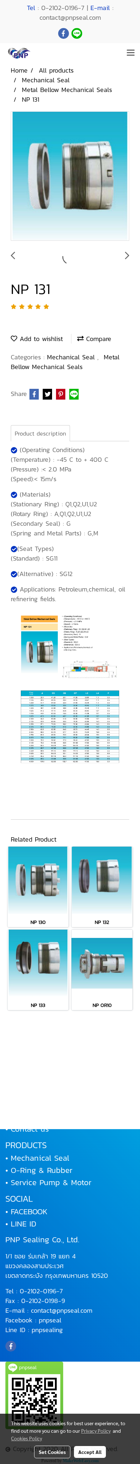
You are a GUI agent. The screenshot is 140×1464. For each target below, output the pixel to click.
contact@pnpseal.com (61, 1310)
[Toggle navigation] (131, 53)
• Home (18, 1068)
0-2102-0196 (38, 1291)
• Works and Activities (45, 1104)
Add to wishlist (40, 339)
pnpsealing (47, 1330)
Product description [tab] (40, 433)
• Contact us (27, 1129)
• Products (23, 1092)
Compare (97, 339)
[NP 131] (70, 176)
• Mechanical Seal (37, 1158)
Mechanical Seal (72, 357)
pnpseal (50, 1320)
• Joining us (26, 1117)
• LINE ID (20, 1224)
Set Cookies (52, 1452)
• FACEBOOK (26, 1211)
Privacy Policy (96, 1430)
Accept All (90, 1452)
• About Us (24, 1080)
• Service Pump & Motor (48, 1182)
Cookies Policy (26, 1438)
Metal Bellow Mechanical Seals (65, 362)
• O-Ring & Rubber (39, 1170)
